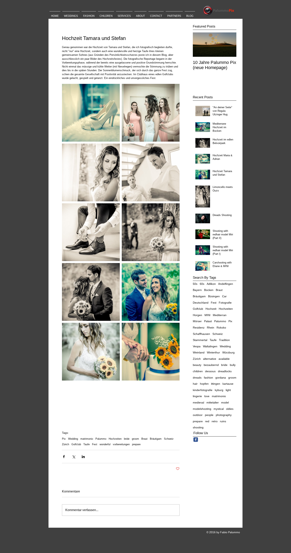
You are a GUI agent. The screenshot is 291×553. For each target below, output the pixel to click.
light (228, 390)
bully (233, 364)
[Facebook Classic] (195, 439)
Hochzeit (210, 308)
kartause (228, 383)
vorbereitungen (121, 444)
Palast (208, 321)
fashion (208, 377)
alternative (209, 358)
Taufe (86, 444)
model (225, 402)
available (224, 358)
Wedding (73, 438)
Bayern (197, 290)
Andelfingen (225, 283)
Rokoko (221, 327)
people (209, 415)
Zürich (65, 444)
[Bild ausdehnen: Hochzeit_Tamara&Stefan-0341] (151, 172)
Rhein (210, 327)
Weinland (198, 352)
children (198, 371)
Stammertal (200, 340)
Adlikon (211, 283)
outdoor (198, 415)
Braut (144, 438)
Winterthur (213, 352)
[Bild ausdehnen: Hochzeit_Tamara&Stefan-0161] (91, 172)
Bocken (208, 290)
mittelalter (212, 402)
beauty (197, 364)
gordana (220, 377)
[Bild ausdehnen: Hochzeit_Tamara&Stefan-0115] (151, 113)
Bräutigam (156, 438)
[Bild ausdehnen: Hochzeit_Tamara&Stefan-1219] (91, 292)
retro (215, 421)
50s (195, 283)
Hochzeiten (115, 438)
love (206, 396)
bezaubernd (211, 364)
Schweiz (169, 438)
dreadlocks (225, 371)
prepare (136, 444)
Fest (94, 444)
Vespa (197, 346)
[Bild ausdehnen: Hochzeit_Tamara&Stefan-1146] (151, 292)
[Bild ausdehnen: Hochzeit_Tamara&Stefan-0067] (91, 113)
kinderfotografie (202, 390)
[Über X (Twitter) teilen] (73, 456)
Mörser (197, 321)
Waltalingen (210, 346)
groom (135, 438)
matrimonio (86, 438)
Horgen (197, 315)
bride (126, 438)
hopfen (204, 383)
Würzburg (228, 352)
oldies (229, 408)
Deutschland (200, 302)
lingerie (197, 396)
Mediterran (219, 315)
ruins (223, 421)
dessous (210, 371)
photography (224, 415)
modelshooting (202, 408)
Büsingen (214, 296)
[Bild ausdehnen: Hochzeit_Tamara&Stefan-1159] (91, 352)
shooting (198, 427)
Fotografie (225, 302)
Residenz (198, 327)
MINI (207, 315)
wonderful (105, 444)
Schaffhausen (201, 333)
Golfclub (76, 444)
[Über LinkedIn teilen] (83, 456)
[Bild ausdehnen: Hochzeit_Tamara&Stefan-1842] (151, 352)
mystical (219, 408)
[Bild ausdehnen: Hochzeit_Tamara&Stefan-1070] (151, 232)
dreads (197, 377)
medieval (198, 402)
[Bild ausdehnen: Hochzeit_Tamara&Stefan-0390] (91, 232)
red (207, 421)
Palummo (100, 438)
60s (202, 283)
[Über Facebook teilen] (64, 456)
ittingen (215, 383)
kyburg (219, 390)
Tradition (224, 340)
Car (224, 296)
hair (195, 383)
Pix (64, 438)
